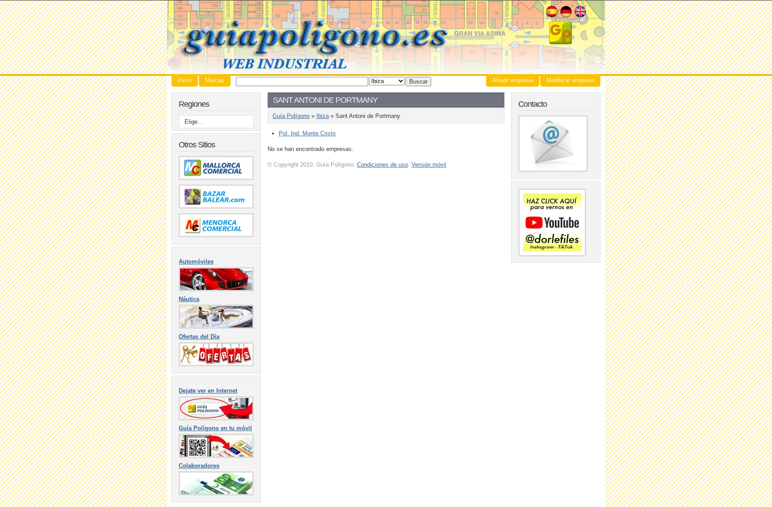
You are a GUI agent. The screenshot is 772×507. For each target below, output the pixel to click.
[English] (580, 16)
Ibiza (322, 116)
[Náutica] (216, 326)
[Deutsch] (566, 16)
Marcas (214, 80)
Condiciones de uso (382, 164)
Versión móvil (428, 164)
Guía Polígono (386, 37)
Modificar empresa (570, 80)
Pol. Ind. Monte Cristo (307, 133)
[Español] (551, 16)
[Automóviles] (216, 289)
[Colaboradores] (216, 493)
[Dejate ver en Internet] (216, 418)
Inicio (185, 80)
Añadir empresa (512, 80)
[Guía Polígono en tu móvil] (216, 456)
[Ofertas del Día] (216, 364)
